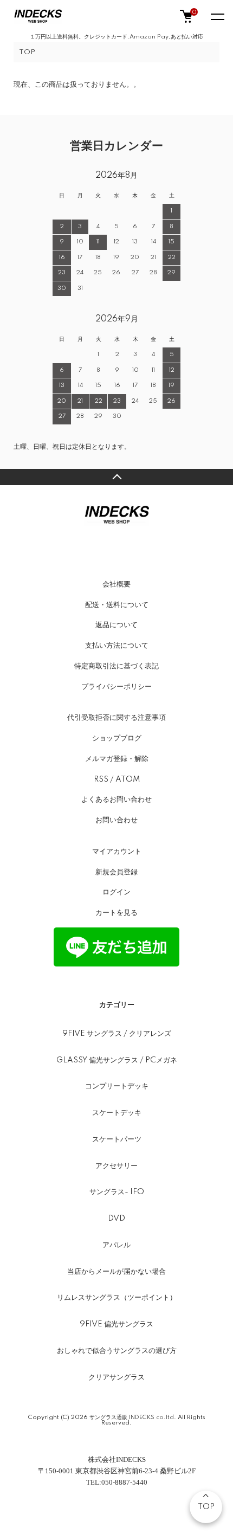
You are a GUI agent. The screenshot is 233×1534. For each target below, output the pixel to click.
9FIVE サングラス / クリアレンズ (116, 1033)
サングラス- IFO (116, 1192)
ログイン (116, 892)
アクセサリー (116, 1166)
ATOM (127, 779)
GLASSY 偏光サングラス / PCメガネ (116, 1060)
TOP (27, 52)
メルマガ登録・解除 (116, 759)
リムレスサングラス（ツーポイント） (117, 1297)
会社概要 (116, 584)
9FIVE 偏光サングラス (116, 1324)
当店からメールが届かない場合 (116, 1271)
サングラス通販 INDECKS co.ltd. (132, 1417)
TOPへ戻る (116, 477)
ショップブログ (116, 738)
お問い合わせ (116, 820)
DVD (116, 1218)
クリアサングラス (116, 1377)
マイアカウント (116, 851)
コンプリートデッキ (116, 1086)
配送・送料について (116, 605)
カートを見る (116, 913)
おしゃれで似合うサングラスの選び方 (117, 1351)
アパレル (116, 1245)
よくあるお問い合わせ (116, 799)
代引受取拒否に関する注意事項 (116, 717)
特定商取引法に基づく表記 (116, 666)
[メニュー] (216, 16)
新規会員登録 (116, 872)
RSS (101, 779)
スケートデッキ (116, 1113)
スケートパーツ (116, 1139)
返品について (116, 625)
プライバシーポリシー (116, 687)
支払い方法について (116, 645)
